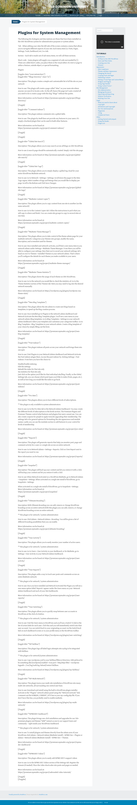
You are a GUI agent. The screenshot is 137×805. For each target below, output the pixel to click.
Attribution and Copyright (106, 107)
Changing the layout (104, 73)
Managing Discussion (104, 92)
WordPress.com (43, 794)
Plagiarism (101, 111)
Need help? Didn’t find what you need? (55, 15)
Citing (100, 113)
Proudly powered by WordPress (17, 794)
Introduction (101, 57)
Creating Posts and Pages (106, 75)
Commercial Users (103, 115)
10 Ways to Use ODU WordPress (108, 59)
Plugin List (101, 123)
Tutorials (37, 15)
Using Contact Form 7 (105, 86)
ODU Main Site (90, 15)
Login (100, 15)
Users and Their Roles (105, 61)
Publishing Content (104, 77)
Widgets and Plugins (104, 82)
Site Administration (104, 90)
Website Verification (104, 96)
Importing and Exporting (106, 94)
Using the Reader (103, 121)
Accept (106, 802)
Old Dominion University (68, 6)
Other (98, 117)
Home (15, 22)
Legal (98, 100)
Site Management (102, 88)
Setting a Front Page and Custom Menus (110, 80)
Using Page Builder (104, 84)
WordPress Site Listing (76, 15)
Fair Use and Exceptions (105, 109)
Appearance (100, 67)
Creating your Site (104, 63)
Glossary (100, 65)
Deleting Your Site (104, 98)
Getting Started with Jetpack (107, 119)
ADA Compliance (103, 69)
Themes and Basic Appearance (107, 71)
